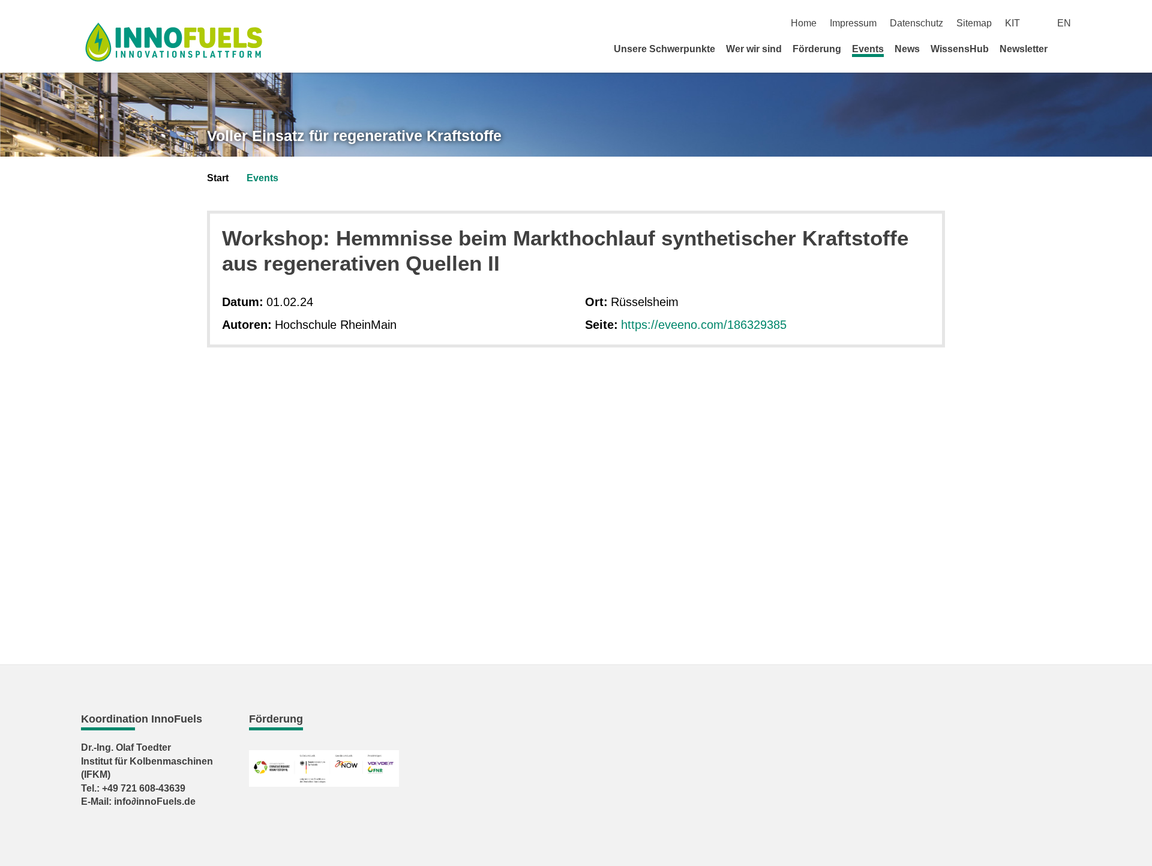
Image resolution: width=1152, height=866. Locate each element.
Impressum (853, 23)
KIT (1012, 23)
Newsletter (1024, 49)
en (1064, 23)
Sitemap (974, 23)
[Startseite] (1067, 49)
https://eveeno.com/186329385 (704, 324)
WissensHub (960, 49)
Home (804, 23)
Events (868, 49)
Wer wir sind (754, 49)
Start (218, 178)
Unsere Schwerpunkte (664, 49)
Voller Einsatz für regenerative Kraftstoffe (354, 135)
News (907, 49)
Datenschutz (916, 23)
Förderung (817, 49)
